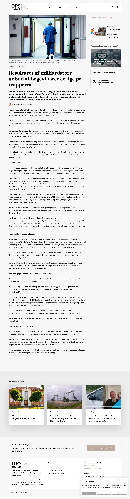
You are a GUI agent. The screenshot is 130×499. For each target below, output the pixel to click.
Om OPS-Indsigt (56, 471)
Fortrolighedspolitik (121, 480)
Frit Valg (91, 412)
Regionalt (20, 66)
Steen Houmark (17, 104)
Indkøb (12, 66)
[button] (101, 448)
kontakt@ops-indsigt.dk (92, 468)
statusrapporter (41, 186)
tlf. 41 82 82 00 (89, 466)
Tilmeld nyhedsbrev (57, 473)
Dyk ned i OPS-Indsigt (101, 18)
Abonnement (55, 468)
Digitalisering (15, 412)
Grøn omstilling (55, 412)
